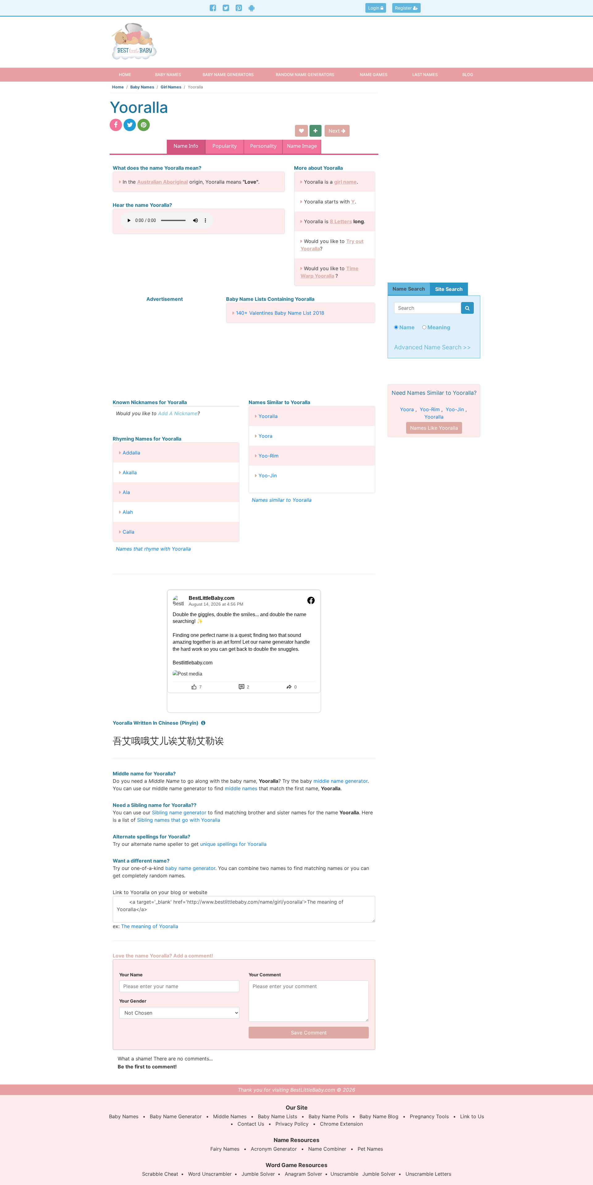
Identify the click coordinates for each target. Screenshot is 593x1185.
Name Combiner (327, 1149)
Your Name (131, 974)
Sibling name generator (179, 812)
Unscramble (344, 1174)
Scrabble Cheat (160, 1174)
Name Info (186, 146)
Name (406, 327)
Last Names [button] (425, 74)
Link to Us (472, 1116)
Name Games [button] (373, 74)
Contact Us (251, 1124)
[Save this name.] (301, 131)
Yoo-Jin (268, 475)
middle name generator (340, 781)
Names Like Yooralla (434, 428)
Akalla (130, 472)
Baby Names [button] (168, 74)
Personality (263, 146)
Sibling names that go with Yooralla (178, 820)
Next (335, 131)
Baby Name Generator (176, 1116)
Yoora (265, 436)
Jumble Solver (258, 1174)
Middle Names (229, 1116)
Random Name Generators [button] (305, 74)
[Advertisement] (344, 37)
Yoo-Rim (269, 456)
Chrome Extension (341, 1124)
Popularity (224, 146)
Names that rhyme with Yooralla (153, 549)
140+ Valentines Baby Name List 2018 (280, 313)
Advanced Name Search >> (432, 347)
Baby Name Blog (379, 1116)
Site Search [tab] (449, 289)
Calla (128, 532)
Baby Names (142, 87)
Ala (126, 492)
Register (404, 8)
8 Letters (341, 221)
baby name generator (190, 868)
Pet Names (370, 1149)
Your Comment (265, 974)
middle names (241, 788)
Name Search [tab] (409, 289)
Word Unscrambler (210, 1174)
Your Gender (132, 1001)
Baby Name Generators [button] (228, 74)
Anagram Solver (303, 1174)
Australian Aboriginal (162, 182)
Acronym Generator (274, 1149)
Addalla (131, 453)
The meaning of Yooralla (149, 926)
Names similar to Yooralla (282, 500)
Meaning (438, 327)
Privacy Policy (292, 1124)
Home (130, 74)
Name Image (302, 146)
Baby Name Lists (277, 1116)
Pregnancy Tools (429, 1116)
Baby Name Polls (328, 1116)
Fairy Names (224, 1149)
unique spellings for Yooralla (233, 844)
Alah (128, 512)
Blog (467, 74)
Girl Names (171, 87)
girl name (345, 182)
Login (374, 8)
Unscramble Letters (428, 1174)
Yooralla (268, 416)
